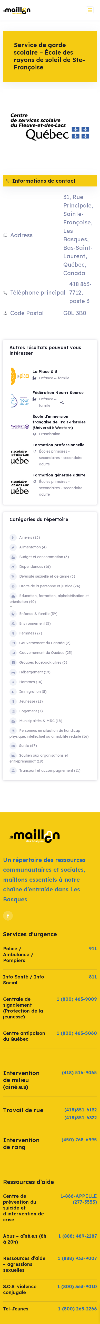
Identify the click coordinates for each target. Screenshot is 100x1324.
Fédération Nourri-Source (58, 392)
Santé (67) (28, 745)
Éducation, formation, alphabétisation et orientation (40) (49, 598)
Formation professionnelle (58, 444)
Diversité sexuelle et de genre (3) (47, 576)
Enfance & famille (54, 378)
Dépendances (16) (35, 566)
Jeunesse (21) (31, 701)
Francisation (49, 434)
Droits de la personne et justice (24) (49, 586)
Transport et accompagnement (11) (50, 770)
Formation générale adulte (59, 475)
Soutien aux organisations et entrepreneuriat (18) (38, 758)
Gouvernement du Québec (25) (45, 652)
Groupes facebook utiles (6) (43, 662)
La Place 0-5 (45, 371)
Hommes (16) (31, 682)
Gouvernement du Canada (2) (45, 643)
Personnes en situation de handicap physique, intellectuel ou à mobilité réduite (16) (49, 733)
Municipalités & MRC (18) (40, 720)
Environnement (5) (35, 623)
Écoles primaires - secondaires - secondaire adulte (60, 457)
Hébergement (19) (35, 672)
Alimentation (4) (33, 547)
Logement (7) (31, 711)
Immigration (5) (33, 691)
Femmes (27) (30, 633)
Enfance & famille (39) (38, 613)
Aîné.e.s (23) (29, 537)
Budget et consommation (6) (44, 557)
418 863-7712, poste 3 (80, 292)
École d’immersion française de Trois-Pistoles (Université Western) (59, 422)
